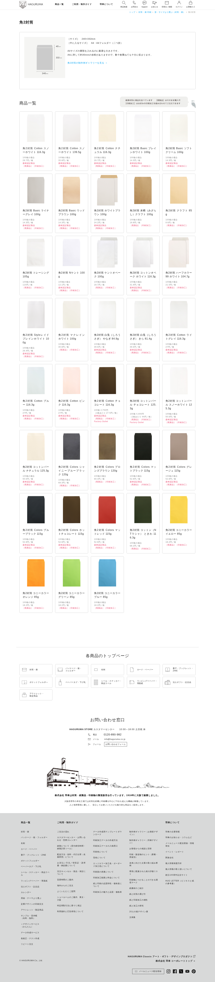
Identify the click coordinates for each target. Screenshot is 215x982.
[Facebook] (175, 971)
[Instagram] (168, 971)
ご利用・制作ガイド (82, 4)
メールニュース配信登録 (150, 971)
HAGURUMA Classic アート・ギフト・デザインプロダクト (160, 956)
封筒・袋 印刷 (145, 12)
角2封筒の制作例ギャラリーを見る (86, 63)
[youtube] (187, 971)
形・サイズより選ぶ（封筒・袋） (170, 12)
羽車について (106, 4)
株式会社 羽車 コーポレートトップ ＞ (176, 961)
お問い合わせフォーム (115, 744)
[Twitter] (181, 971)
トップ (132, 12)
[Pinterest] (194, 971)
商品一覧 (59, 4)
